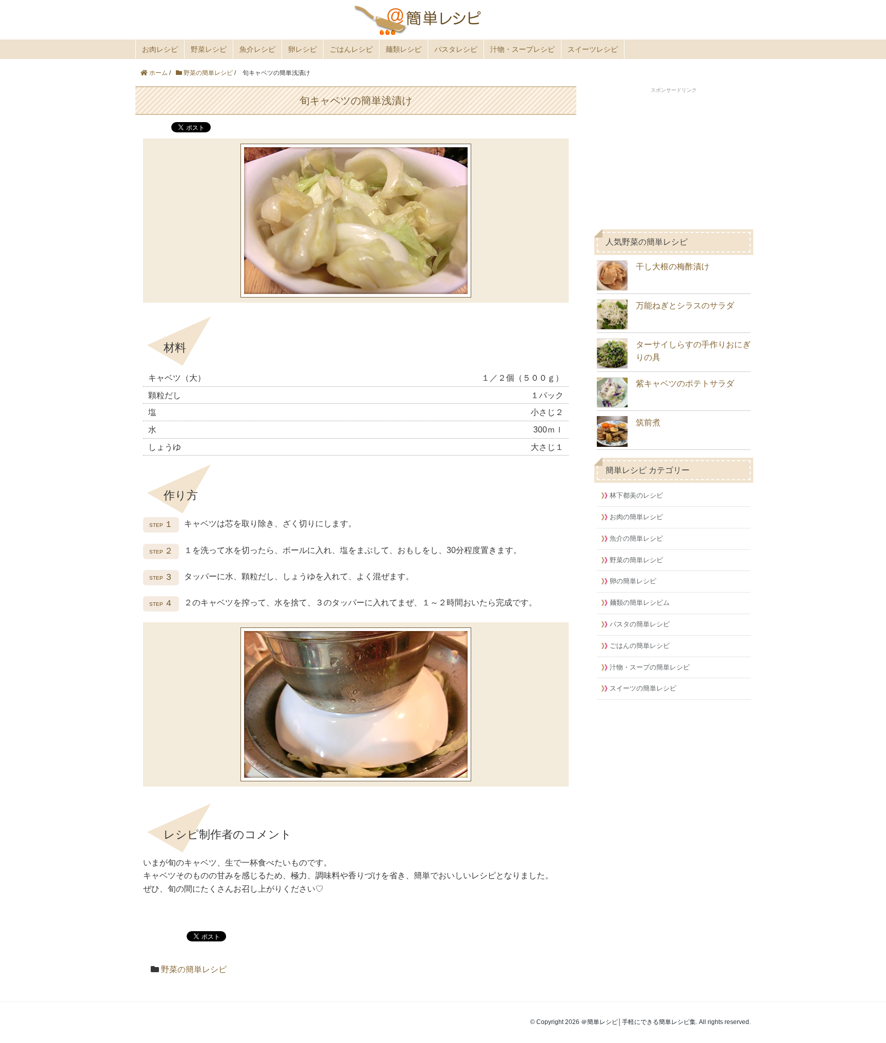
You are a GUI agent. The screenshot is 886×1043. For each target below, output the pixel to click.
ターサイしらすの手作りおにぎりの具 (693, 351)
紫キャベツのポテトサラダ (685, 383)
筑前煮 (648, 422)
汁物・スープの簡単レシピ (650, 667)
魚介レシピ (257, 49)
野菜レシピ (209, 49)
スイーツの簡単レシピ (643, 688)
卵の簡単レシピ (633, 581)
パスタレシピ (455, 49)
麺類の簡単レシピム (640, 602)
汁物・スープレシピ (522, 49)
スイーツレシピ (593, 49)
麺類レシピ (403, 49)
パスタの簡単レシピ (640, 624)
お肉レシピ (160, 49)
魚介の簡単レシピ (636, 538)
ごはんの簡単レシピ (640, 646)
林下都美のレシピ (636, 495)
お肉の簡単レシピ (636, 517)
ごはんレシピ (351, 49)
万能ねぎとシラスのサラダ (685, 305)
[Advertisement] (674, 158)
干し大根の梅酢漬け (673, 266)
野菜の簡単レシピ (194, 969)
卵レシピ (302, 49)
